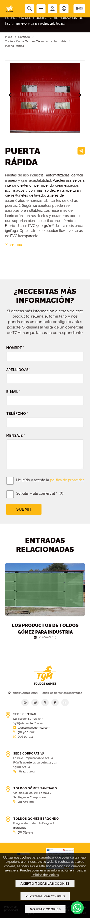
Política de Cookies (45, 875)
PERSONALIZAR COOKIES (45, 896)
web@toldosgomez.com (34, 727)
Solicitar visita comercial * (36, 493)
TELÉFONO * (17, 414)
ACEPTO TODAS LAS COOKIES (45, 883)
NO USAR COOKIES (45, 909)
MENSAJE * (15, 435)
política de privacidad (67, 480)
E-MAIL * (13, 392)
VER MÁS (16, 244)
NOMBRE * (15, 348)
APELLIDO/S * (18, 370)
